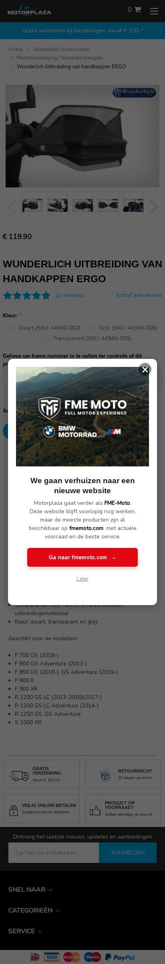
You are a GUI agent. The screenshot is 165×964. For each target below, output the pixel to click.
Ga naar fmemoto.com (82, 557)
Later (82, 579)
